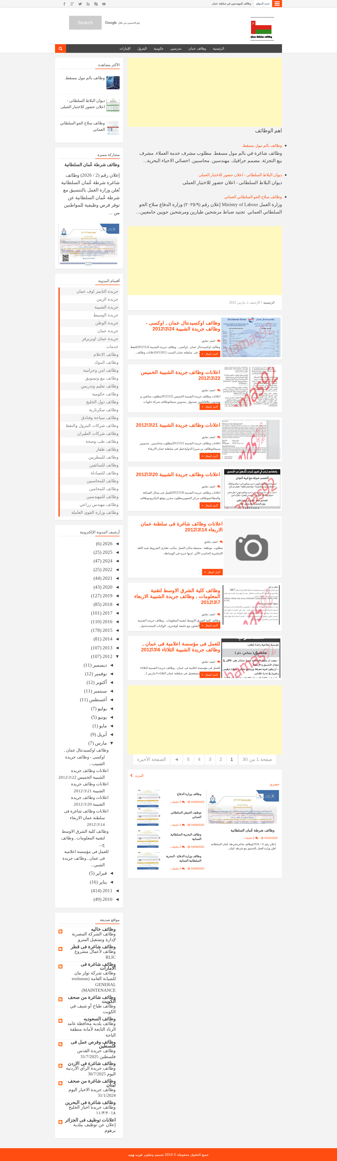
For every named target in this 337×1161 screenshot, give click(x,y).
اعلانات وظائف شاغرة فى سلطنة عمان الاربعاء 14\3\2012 (86, 818)
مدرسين (176, 48)
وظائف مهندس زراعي (99, 504)
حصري (275, 784)
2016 (106, 621)
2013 (106, 647)
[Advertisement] (205, 92)
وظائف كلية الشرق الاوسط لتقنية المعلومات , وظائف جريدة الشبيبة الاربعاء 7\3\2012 (177, 596)
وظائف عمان (197, 48)
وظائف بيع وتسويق (101, 378)
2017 (106, 613)
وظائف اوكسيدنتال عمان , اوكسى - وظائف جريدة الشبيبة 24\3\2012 (183, 325)
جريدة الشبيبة (106, 307)
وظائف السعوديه (100, 1018)
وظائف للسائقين (103, 465)
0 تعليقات (249, 837)
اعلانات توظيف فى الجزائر (90, 1119)
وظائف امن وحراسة (100, 370)
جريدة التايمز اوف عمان (97, 291)
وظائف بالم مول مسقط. (262, 145)
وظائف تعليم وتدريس (99, 386)
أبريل (101, 734)
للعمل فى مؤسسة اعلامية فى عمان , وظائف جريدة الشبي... (85, 858)
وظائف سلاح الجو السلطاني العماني (253, 197)
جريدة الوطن (106, 323)
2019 (106, 595)
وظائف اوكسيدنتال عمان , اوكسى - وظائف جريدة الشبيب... (86, 757)
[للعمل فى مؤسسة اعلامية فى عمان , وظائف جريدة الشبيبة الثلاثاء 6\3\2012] (251, 657)
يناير (102, 882)
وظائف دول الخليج (102, 402)
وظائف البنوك (106, 362)
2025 (106, 552)
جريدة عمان (107, 331)
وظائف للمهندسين (102, 496)
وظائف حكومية (105, 394)
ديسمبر (99, 665)
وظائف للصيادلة (104, 473)
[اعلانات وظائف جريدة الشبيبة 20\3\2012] (251, 488)
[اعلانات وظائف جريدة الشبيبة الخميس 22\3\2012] (251, 386)
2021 (106, 578)
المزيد (139, 775)
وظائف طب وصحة (102, 441)
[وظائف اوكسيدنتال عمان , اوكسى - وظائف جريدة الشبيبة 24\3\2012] (251, 336)
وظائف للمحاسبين (102, 481)
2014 (106, 638)
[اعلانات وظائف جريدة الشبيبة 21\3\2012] (251, 439)
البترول (142, 48)
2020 (106, 587)
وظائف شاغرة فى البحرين (90, 1102)
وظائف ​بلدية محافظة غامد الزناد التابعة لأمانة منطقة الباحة (91, 1029)
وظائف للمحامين (103, 488)
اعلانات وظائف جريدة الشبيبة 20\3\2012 (178, 474)
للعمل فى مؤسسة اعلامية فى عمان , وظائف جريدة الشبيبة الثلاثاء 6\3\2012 (180, 646)
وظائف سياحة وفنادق (99, 417)
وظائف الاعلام (106, 354)
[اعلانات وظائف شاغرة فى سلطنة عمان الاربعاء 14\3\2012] (252, 547)
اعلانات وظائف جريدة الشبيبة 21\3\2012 (178, 425)
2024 (106, 560)
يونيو (102, 717)
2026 (106, 543)
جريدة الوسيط (105, 315)
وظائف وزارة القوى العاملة (94, 512)
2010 (106, 899)
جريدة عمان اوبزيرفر (100, 338)
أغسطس (97, 699)
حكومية (159, 48)
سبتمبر (99, 691)
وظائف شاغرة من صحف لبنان (92, 1082)
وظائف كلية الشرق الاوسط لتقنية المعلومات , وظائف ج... (85, 838)
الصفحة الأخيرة (151, 759)
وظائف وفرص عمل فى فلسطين (93, 1043)
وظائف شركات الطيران (97, 433)
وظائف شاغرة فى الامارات (98, 966)
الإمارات (125, 48)
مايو (102, 725)
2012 (106, 656)
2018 (106, 604)
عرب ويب (135, 1155)
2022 (106, 569)
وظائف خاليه (103, 929)
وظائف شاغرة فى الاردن (92, 1063)
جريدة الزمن (107, 299)
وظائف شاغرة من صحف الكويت (92, 999)
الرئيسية (218, 48)
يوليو (101, 708)
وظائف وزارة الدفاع (189, 794)
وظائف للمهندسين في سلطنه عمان (231, 3)
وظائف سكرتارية (103, 409)
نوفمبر (100, 673)
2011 (106, 890)
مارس (100, 743)
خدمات (112, 346)
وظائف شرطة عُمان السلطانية (253, 830)
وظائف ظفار (107, 449)
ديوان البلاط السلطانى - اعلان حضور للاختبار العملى (240, 175)
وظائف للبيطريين (103, 457)
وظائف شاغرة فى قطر (93, 946)
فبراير (100, 873)
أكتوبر (100, 682)
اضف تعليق (208, 341)
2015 (106, 630)
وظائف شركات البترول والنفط (92, 425)
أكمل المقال (211, 354)
